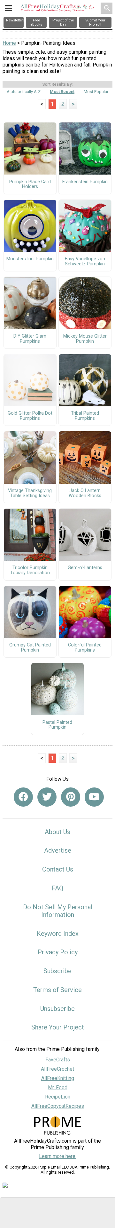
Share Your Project (57, 1027)
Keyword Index (58, 933)
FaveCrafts (57, 1060)
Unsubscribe (57, 1009)
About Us (57, 832)
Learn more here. (57, 1156)
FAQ (57, 888)
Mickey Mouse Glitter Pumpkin (85, 339)
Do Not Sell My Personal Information (57, 911)
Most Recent (62, 91)
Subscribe (57, 971)
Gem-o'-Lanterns (85, 567)
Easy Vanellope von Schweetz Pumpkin (85, 261)
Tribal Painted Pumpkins (85, 416)
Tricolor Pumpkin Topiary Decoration (30, 570)
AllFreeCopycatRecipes (57, 1106)
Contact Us (57, 869)
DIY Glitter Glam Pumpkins (29, 339)
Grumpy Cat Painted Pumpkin (30, 648)
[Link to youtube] (94, 797)
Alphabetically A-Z (24, 91)
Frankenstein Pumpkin (85, 181)
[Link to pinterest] (70, 797)
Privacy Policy (58, 952)
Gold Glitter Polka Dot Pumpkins (30, 416)
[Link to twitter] (47, 797)
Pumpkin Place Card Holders (30, 184)
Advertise (57, 850)
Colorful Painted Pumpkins (85, 648)
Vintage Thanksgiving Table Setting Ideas (30, 493)
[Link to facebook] (23, 797)
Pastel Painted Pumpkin (57, 725)
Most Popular (96, 91)
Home (9, 43)
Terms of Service (57, 990)
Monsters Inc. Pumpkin (30, 259)
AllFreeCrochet (57, 1069)
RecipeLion (57, 1097)
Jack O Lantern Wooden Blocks (85, 493)
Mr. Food (57, 1087)
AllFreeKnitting (57, 1078)
